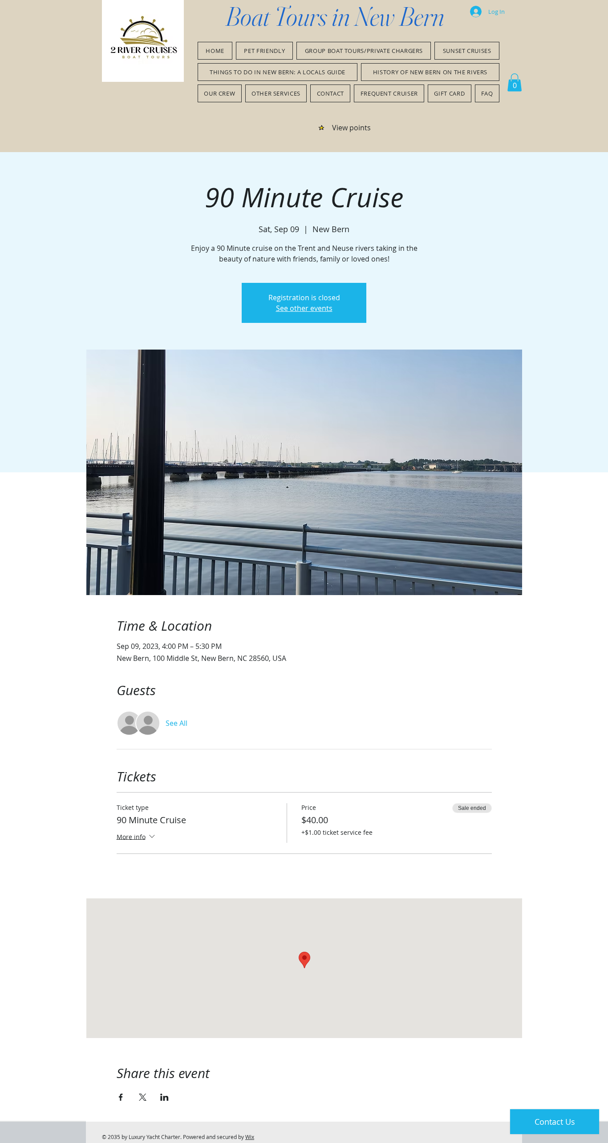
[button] (514, 82)
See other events (304, 308)
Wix (249, 1136)
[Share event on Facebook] (121, 1097)
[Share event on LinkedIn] (164, 1097)
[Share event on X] (142, 1097)
